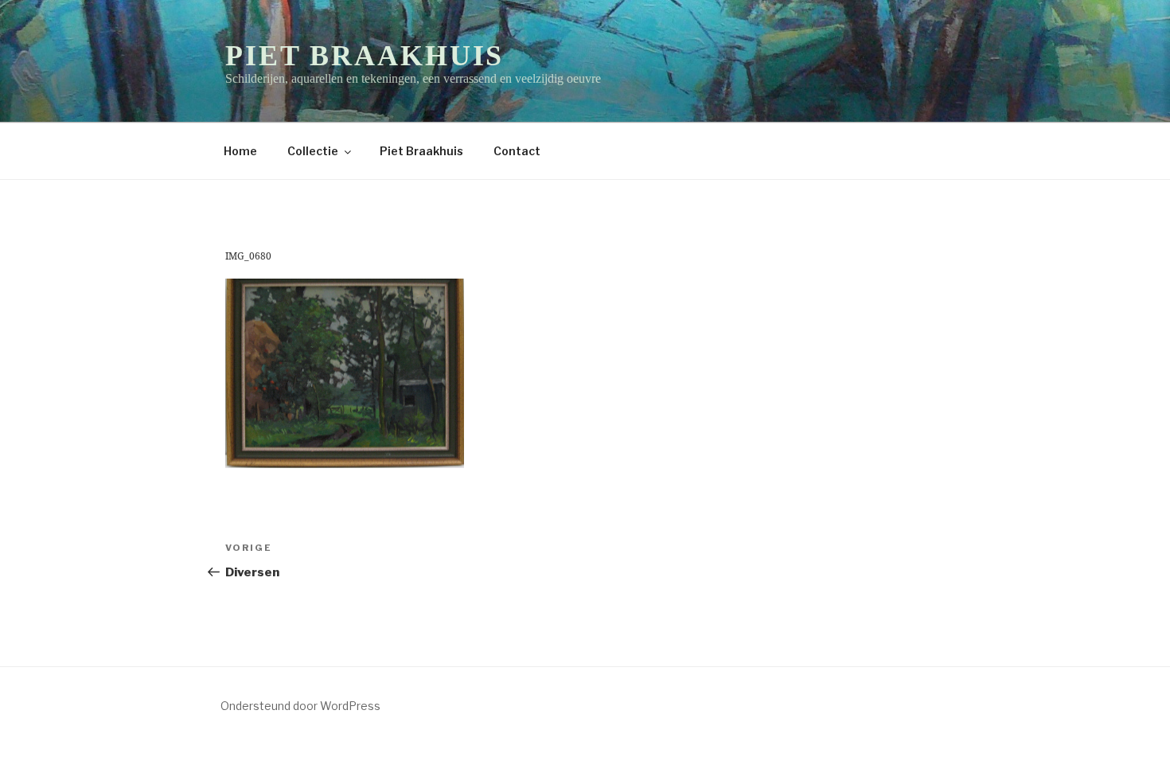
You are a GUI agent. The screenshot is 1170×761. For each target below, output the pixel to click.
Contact (516, 151)
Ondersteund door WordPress (300, 705)
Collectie (312, 151)
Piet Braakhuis (364, 56)
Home (240, 151)
